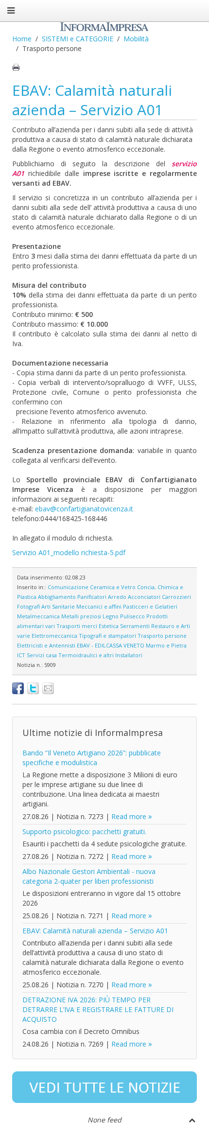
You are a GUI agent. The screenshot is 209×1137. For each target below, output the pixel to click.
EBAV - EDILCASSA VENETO (110, 645)
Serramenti (135, 626)
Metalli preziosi (81, 616)
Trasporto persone (162, 635)
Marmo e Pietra (166, 645)
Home (22, 38)
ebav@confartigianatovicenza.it (84, 508)
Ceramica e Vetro (113, 587)
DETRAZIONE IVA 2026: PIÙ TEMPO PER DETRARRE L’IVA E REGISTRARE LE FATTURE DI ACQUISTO (98, 1009)
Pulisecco (132, 616)
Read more (128, 816)
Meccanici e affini (99, 606)
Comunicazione (68, 587)
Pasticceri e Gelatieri (150, 606)
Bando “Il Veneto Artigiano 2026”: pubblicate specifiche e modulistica (91, 757)
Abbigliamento (57, 596)
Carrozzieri (176, 596)
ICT (21, 655)
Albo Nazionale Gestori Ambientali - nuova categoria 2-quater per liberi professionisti (89, 876)
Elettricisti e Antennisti (46, 645)
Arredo (117, 596)
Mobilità (136, 38)
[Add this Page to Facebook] (18, 688)
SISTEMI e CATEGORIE (77, 38)
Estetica (109, 626)
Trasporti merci (76, 626)
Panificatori (91, 596)
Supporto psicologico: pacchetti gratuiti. (84, 831)
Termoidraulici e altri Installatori (100, 655)
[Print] (16, 67)
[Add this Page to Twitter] (33, 688)
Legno (111, 616)
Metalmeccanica (38, 616)
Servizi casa (42, 655)
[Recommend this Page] (48, 688)
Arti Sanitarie (58, 606)
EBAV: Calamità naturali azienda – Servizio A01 (92, 100)
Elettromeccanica (54, 635)
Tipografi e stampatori (107, 635)
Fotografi (28, 606)
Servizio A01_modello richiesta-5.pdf (68, 552)
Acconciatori (144, 596)
